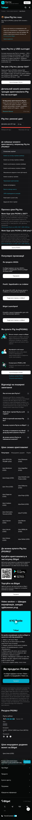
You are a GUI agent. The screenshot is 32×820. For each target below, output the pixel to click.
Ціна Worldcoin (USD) (7, 469)
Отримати (27, 762)
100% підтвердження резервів (11, 193)
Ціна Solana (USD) (6, 539)
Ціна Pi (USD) (22, 513)
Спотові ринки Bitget (9, 36)
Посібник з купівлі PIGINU (16, 376)
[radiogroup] (10, 719)
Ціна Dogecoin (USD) (7, 495)
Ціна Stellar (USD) (24, 539)
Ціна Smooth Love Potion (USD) (23, 478)
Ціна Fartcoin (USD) (6, 522)
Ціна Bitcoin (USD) (22, 522)
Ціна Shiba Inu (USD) (22, 486)
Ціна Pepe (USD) (23, 495)
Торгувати (16, 594)
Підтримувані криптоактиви (11, 181)
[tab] (16, 768)
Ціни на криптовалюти (12, 11)
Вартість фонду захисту (10, 189)
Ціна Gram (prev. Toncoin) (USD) (7, 513)
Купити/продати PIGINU (16, 372)
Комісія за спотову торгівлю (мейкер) (13, 155)
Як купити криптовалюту (16, 378)
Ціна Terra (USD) (7, 486)
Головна (3, 11)
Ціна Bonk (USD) (23, 504)
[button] (16, 768)
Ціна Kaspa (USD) (8, 478)
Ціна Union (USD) (8, 753)
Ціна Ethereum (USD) (22, 460)
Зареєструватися (8, 39)
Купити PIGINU (16, 247)
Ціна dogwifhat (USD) (22, 469)
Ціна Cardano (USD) (6, 504)
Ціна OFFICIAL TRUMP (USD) (7, 460)
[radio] (7, 719)
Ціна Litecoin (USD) (6, 530)
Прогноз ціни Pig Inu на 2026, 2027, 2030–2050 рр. (15, 227)
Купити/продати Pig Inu (16, 82)
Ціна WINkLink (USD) (22, 530)
